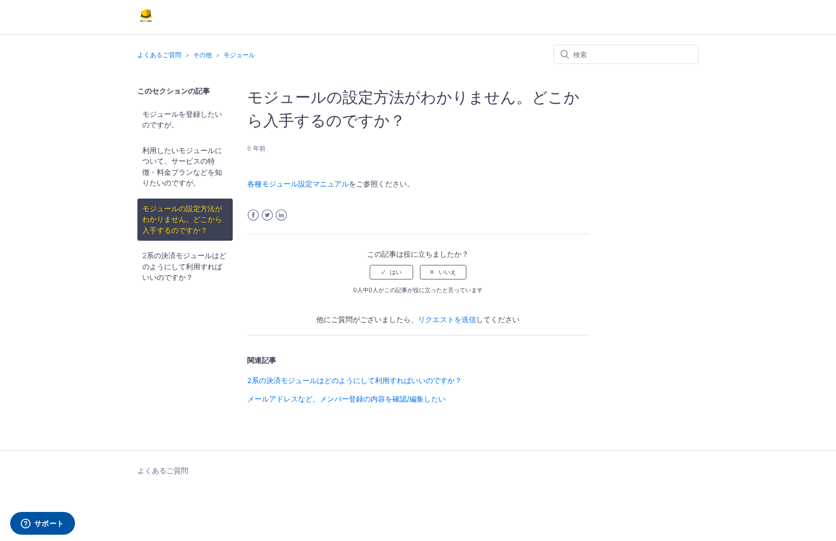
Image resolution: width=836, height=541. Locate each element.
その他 (202, 55)
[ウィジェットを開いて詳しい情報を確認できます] (42, 524)
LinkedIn (281, 215)
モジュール (239, 55)
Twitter (267, 215)
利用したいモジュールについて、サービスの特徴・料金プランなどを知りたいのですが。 (182, 167)
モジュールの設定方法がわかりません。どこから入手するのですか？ (182, 219)
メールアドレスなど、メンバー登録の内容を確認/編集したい (346, 398)
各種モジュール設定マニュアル (298, 183)
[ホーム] (146, 22)
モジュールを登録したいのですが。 (182, 119)
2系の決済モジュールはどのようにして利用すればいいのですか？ (184, 266)
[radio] (391, 272)
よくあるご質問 (159, 55)
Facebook (253, 215)
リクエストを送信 (447, 319)
